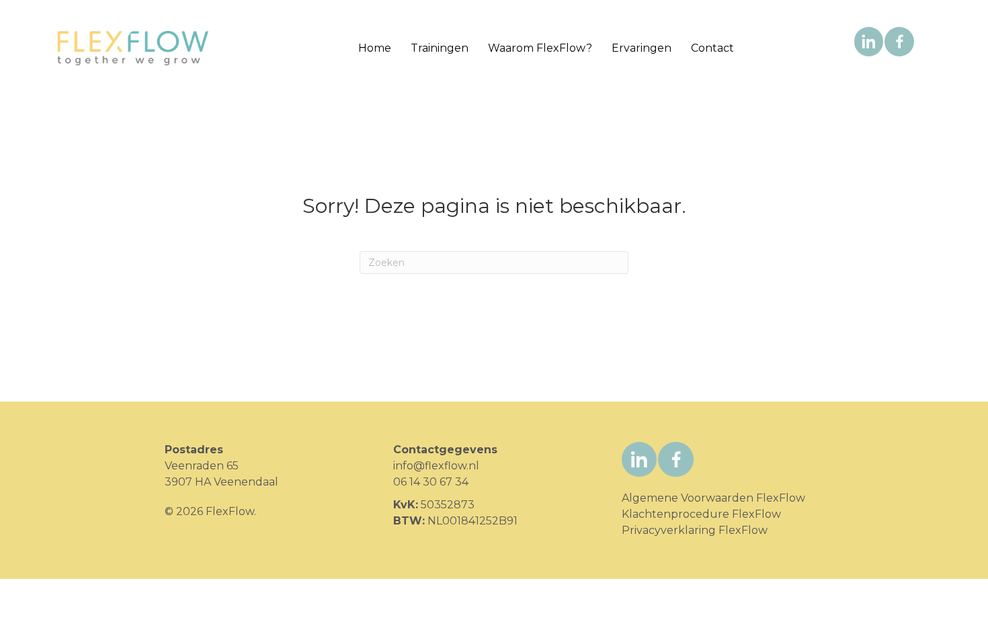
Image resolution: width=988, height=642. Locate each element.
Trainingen (439, 48)
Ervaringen (641, 48)
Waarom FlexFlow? (540, 48)
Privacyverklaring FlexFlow (695, 530)
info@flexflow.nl (436, 465)
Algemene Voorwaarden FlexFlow (713, 498)
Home (374, 48)
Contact (712, 48)
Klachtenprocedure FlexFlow (701, 514)
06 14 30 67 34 (430, 481)
